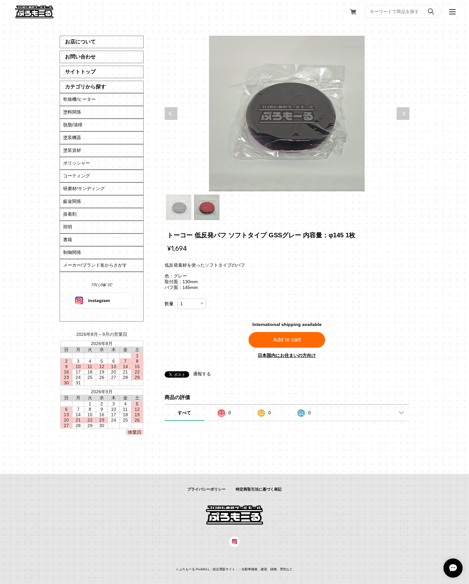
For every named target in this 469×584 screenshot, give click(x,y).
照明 (67, 226)
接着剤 (70, 214)
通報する (202, 373)
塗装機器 (72, 137)
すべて (184, 412)
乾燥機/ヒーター (79, 99)
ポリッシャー (76, 163)
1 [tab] (178, 207)
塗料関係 (72, 112)
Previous (171, 113)
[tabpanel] (287, 113)
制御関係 (72, 252)
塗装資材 (72, 150)
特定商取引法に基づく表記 (259, 489)
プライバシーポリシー (206, 489)
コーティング (76, 175)
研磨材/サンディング (84, 188)
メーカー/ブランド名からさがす (95, 265)
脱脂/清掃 (72, 124)
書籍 (67, 239)
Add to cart (287, 339)
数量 (169, 303)
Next (403, 113)
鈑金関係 (72, 201)
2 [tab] (207, 207)
